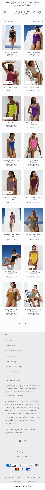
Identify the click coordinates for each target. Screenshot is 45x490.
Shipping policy (36, 477)
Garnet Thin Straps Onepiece (33, 198)
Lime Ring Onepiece (11, 123)
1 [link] (13, 324)
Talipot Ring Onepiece (33, 87)
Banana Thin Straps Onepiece (33, 273)
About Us (8, 340)
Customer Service (12, 356)
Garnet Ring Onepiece (11, 87)
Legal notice (32, 481)
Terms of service (23, 477)
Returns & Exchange (13, 366)
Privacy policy (10, 477)
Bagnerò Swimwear (19, 474)
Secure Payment (12, 372)
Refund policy (34, 474)
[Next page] (31, 324)
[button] (4, 12)
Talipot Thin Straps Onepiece (33, 235)
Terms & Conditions (13, 351)
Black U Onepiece (11, 52)
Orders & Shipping (12, 361)
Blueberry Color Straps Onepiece (11, 161)
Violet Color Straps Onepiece (33, 124)
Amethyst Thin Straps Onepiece (11, 235)
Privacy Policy (10, 345)
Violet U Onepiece (33, 52)
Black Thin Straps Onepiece (11, 273)
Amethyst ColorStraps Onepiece (11, 198)
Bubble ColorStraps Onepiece (33, 161)
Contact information (18, 481)
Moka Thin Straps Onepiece (11, 310)
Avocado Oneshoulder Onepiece (33, 310)
